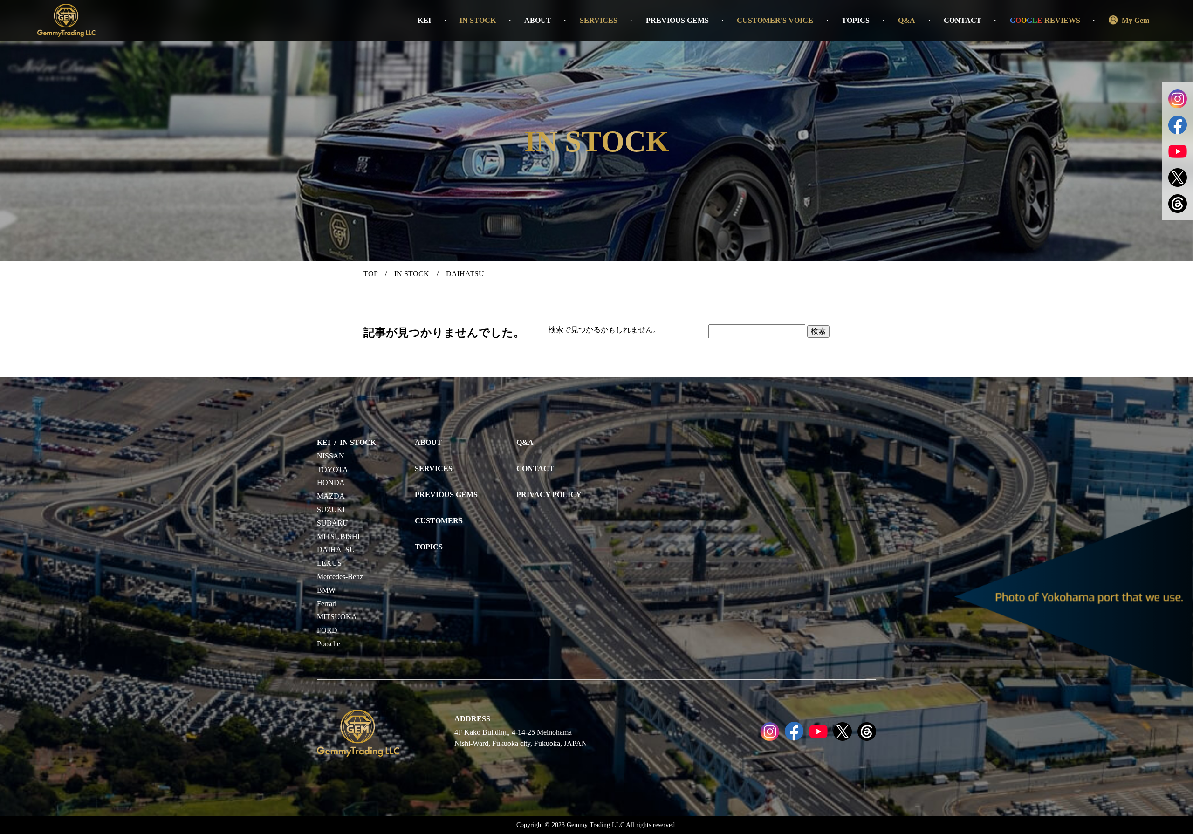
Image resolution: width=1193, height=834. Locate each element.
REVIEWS (1045, 20)
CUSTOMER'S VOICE (775, 20)
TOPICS (856, 20)
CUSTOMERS (439, 521)
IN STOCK (477, 20)
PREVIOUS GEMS (677, 20)
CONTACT (962, 20)
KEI (424, 20)
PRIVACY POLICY (549, 495)
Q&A (906, 20)
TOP (370, 274)
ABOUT (537, 20)
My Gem (1135, 20)
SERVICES (598, 20)
